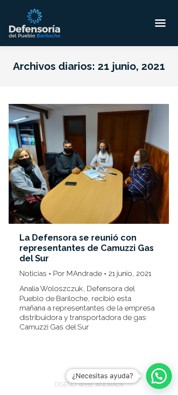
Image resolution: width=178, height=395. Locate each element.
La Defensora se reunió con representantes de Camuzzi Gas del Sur (86, 247)
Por (77, 273)
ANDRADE (109, 384)
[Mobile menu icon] (160, 23)
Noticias (33, 273)
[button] (159, 376)
